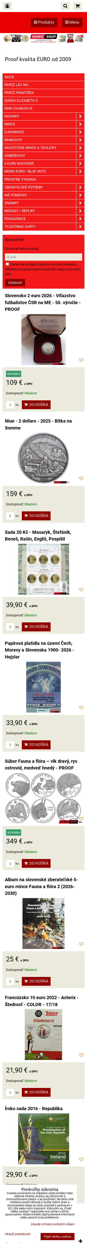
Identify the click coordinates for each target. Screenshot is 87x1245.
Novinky (11, 116)
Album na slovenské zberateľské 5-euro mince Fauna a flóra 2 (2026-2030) (41, 886)
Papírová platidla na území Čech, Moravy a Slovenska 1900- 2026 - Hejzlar (39, 650)
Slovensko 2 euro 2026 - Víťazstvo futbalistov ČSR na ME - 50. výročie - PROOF (43, 302)
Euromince (14, 132)
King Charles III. (18, 108)
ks (17, 405)
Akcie (9, 77)
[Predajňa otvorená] (43, 42)
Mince (9, 124)
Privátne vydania (20, 179)
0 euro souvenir (19, 163)
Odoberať (15, 282)
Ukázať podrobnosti (17, 1234)
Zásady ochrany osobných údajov (52, 1224)
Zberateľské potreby (23, 187)
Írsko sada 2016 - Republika (34, 1108)
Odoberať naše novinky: (22, 248)
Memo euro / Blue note (25, 171)
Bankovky (13, 140)
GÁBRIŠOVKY (14, 156)
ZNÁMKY (11, 203)
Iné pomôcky (15, 195)
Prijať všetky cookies (57, 1236)
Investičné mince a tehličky (30, 148)
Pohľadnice (15, 219)
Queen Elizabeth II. (21, 101)
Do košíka (38, 404)
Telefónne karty (19, 227)
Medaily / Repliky (19, 211)
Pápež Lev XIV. (16, 85)
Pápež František (19, 93)
